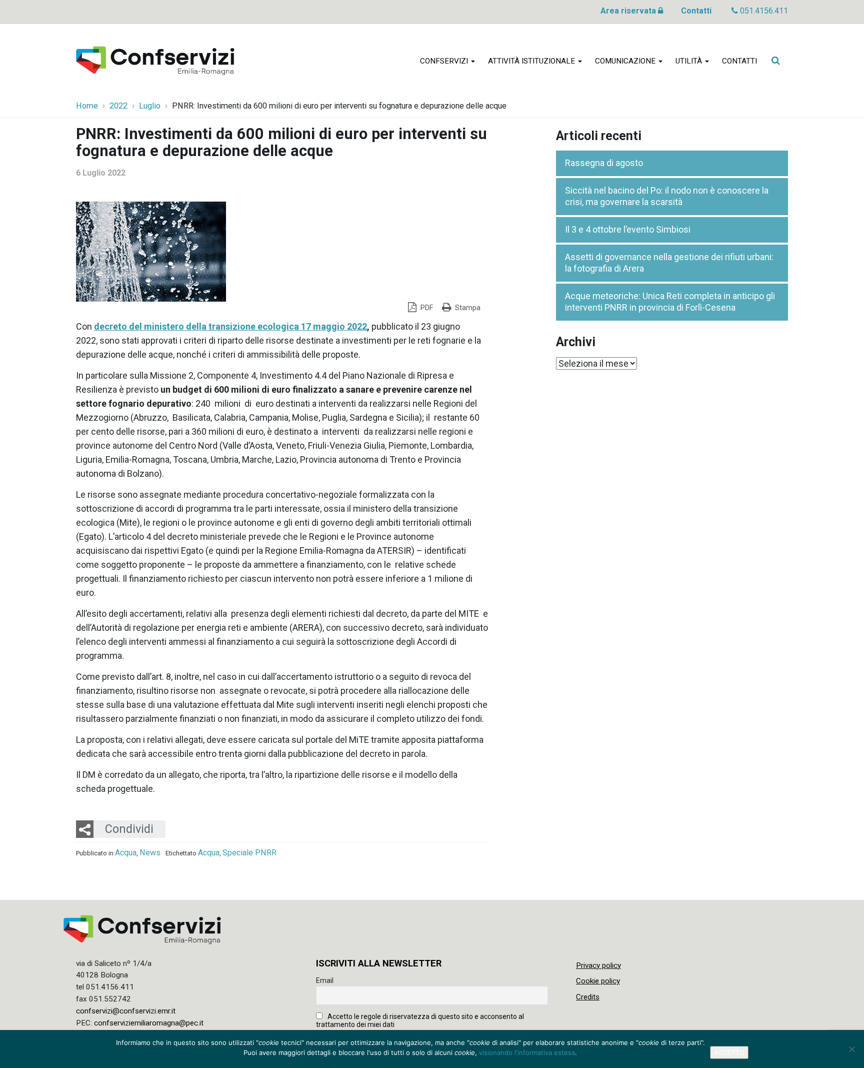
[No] (851, 1049)
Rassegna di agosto (604, 163)
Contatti (696, 11)
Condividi (129, 829)
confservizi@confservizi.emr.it (126, 1010)
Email (325, 980)
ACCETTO (729, 1052)
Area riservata (629, 11)
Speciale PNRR (249, 852)
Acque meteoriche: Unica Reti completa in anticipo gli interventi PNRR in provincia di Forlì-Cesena (670, 302)
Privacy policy (598, 965)
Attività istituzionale (532, 61)
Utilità (690, 61)
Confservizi (445, 61)
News (150, 852)
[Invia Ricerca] (776, 61)
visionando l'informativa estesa (527, 1052)
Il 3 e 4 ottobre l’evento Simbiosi (627, 229)
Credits (588, 996)
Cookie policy (598, 980)
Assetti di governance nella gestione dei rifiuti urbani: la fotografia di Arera (669, 263)
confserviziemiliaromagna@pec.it (149, 1022)
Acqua (125, 852)
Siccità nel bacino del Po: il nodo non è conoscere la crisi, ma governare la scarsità (666, 196)
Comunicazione (626, 61)
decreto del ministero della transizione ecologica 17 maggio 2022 (230, 326)
